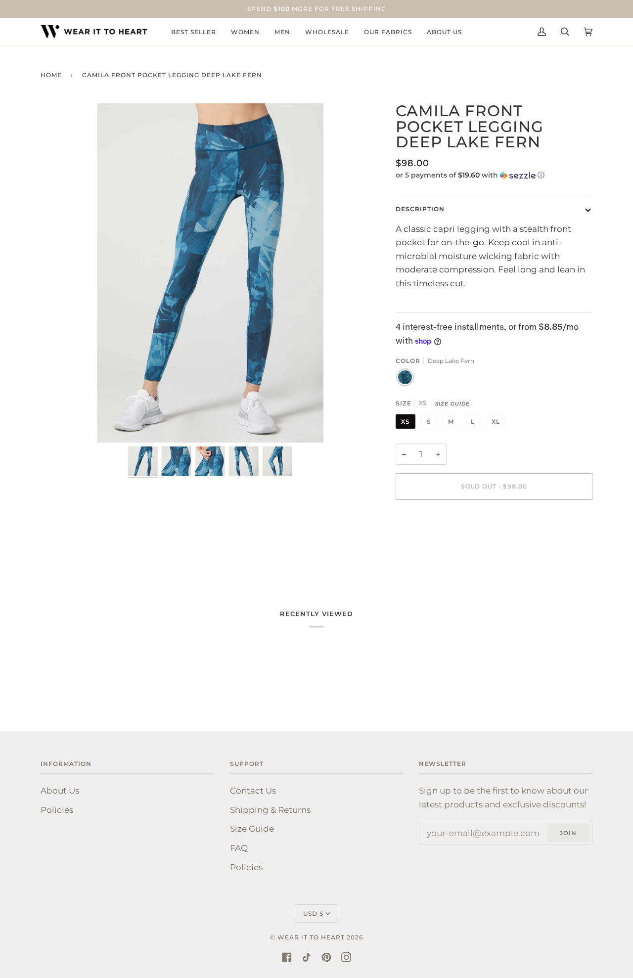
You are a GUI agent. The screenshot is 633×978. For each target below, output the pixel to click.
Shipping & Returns (270, 809)
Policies (57, 809)
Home (51, 75)
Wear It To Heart (311, 937)
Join (568, 833)
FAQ (239, 848)
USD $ (313, 913)
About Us (60, 790)
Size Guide (452, 403)
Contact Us (253, 790)
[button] (494, 175)
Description (420, 209)
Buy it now (493, 528)
